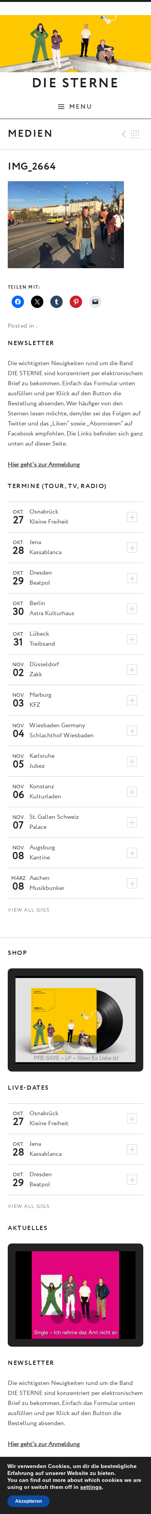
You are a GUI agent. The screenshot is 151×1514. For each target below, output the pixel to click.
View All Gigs (29, 910)
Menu (81, 106)
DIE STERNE (75, 83)
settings (91, 1487)
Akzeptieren (28, 1501)
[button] (58, 1042)
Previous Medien (123, 134)
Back (135, 134)
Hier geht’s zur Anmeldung (44, 464)
